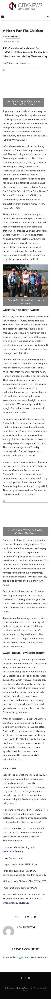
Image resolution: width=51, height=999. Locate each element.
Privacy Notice (39, 988)
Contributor (13, 37)
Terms (25, 990)
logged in (21, 957)
